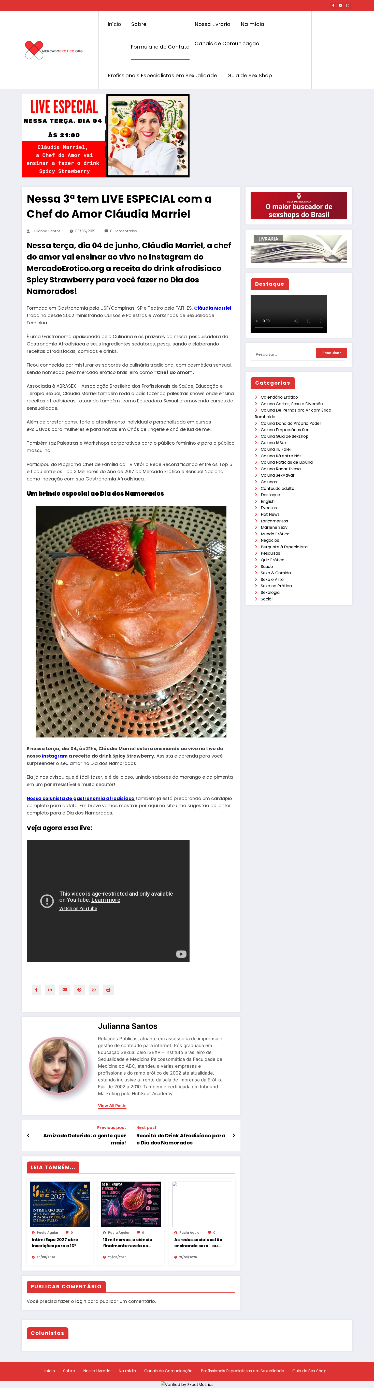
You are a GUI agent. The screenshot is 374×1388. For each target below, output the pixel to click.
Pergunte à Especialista (284, 547)
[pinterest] (79, 990)
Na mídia (252, 24)
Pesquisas (270, 553)
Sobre (139, 24)
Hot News (270, 514)
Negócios (270, 540)
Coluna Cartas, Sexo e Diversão (292, 404)
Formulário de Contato (160, 46)
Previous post (111, 1127)
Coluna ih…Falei (276, 449)
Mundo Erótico (275, 534)
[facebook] (36, 990)
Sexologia (270, 592)
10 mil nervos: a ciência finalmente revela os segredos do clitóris (127, 1243)
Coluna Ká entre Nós (281, 456)
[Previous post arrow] (28, 1135)
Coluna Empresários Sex (285, 430)
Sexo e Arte (272, 579)
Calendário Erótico (279, 397)
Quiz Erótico (272, 560)
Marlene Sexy (274, 527)
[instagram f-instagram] (347, 6)
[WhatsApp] (94, 990)
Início (114, 24)
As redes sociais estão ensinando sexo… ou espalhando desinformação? (198, 1243)
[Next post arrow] (233, 1135)
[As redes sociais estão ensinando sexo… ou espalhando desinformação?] (202, 1204)
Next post (146, 1127)
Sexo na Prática (276, 586)
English (268, 501)
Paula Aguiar (47, 1232)
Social (266, 599)
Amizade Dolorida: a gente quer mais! (84, 1139)
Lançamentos (274, 521)
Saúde (267, 566)
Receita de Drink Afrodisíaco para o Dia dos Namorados (180, 1139)
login (80, 1301)
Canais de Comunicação (227, 43)
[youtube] (340, 6)
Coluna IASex (273, 443)
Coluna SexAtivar (278, 475)
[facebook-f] (333, 6)
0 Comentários (123, 231)
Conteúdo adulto (277, 488)
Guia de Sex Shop (249, 75)
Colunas (269, 482)
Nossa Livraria (213, 24)
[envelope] (64, 990)
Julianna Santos (47, 231)
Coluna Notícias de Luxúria (287, 462)
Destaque (270, 495)
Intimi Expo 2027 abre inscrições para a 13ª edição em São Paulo (55, 1243)
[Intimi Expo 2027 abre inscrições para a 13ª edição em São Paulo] (60, 1204)
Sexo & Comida (276, 573)
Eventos (269, 508)
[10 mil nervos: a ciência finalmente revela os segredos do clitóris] (131, 1204)
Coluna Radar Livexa (281, 469)
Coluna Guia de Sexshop (285, 436)
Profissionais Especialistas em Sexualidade (162, 75)
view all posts (112, 1105)
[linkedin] (50, 990)
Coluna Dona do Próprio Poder (291, 423)
